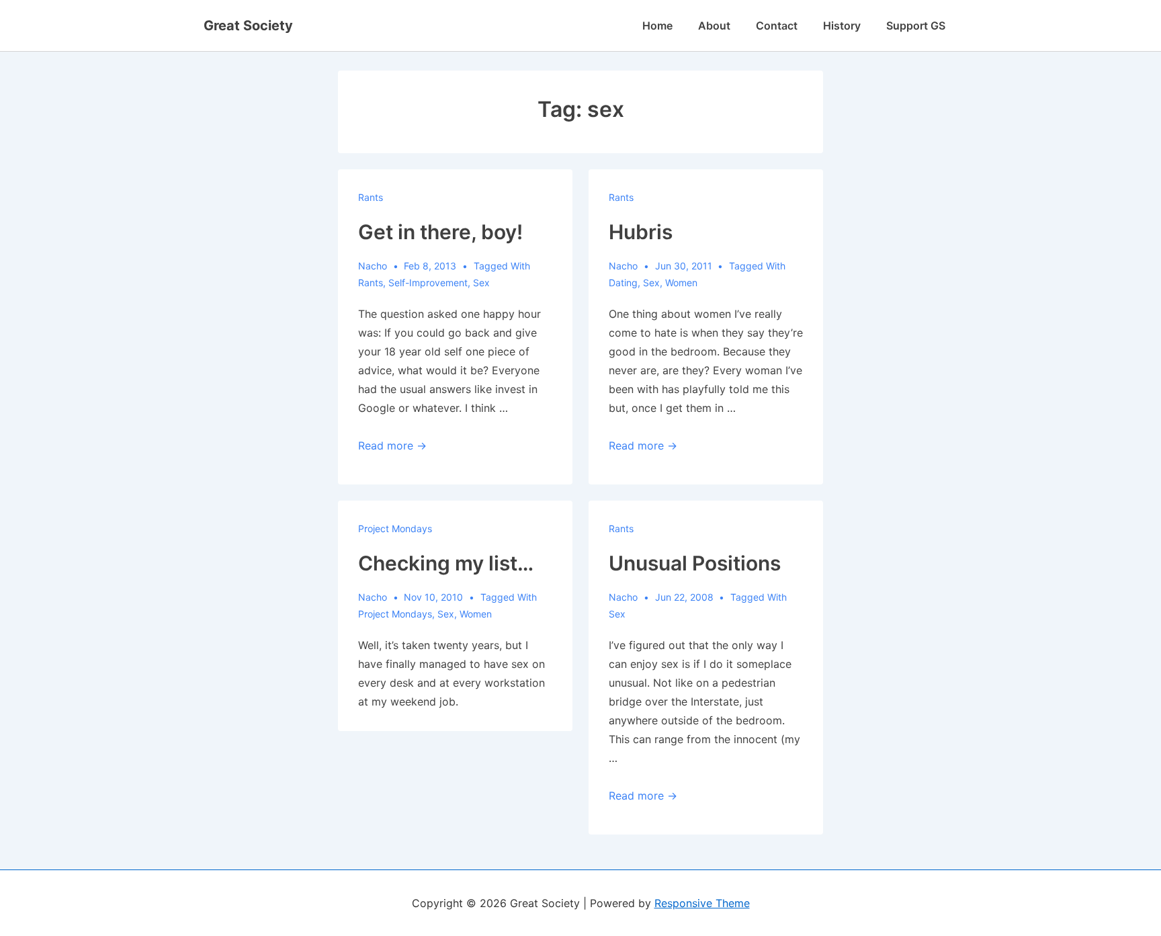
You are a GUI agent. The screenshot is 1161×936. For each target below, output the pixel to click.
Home (657, 25)
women (681, 282)
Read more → (392, 445)
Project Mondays (395, 528)
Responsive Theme (702, 903)
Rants (370, 197)
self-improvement (428, 282)
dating (623, 282)
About (714, 25)
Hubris (641, 232)
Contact (777, 25)
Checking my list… (445, 563)
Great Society (248, 25)
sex (481, 282)
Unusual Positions (695, 563)
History (842, 25)
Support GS (915, 25)
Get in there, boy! (440, 232)
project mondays (395, 614)
